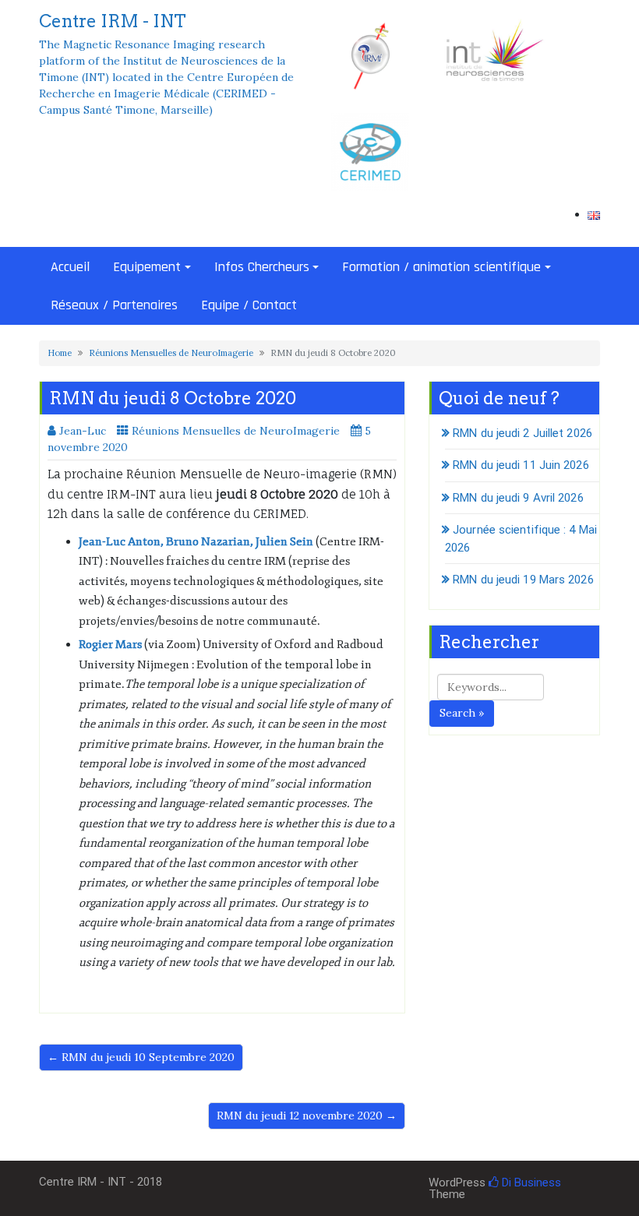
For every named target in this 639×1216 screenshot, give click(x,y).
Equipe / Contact (249, 305)
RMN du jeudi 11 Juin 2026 (521, 465)
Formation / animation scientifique (441, 267)
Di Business (530, 1182)
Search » (462, 713)
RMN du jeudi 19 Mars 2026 (523, 580)
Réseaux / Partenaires (114, 305)
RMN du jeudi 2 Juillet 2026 (522, 433)
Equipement (147, 267)
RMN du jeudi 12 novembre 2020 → (307, 1115)
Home (60, 352)
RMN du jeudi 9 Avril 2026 (518, 498)
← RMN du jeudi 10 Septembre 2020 (141, 1057)
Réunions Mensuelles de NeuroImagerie (171, 352)
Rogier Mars (110, 644)
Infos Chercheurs (261, 267)
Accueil (70, 267)
